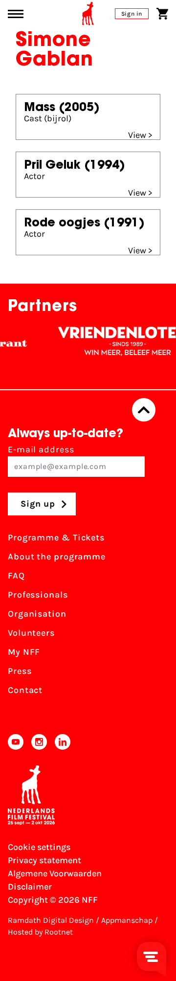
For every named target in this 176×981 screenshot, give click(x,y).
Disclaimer (30, 886)
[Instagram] (39, 742)
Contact (25, 690)
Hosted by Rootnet (40, 931)
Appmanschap (127, 920)
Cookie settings (39, 847)
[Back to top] (143, 410)
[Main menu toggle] (15, 14)
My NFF (24, 652)
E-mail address (41, 449)
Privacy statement (44, 860)
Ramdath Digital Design (51, 920)
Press (20, 671)
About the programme (57, 556)
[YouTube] (15, 742)
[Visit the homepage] (88, 13)
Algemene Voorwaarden (55, 873)
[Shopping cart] (162, 14)
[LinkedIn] (62, 742)
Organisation (37, 613)
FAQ (16, 575)
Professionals (38, 594)
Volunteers (31, 632)
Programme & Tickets (56, 537)
